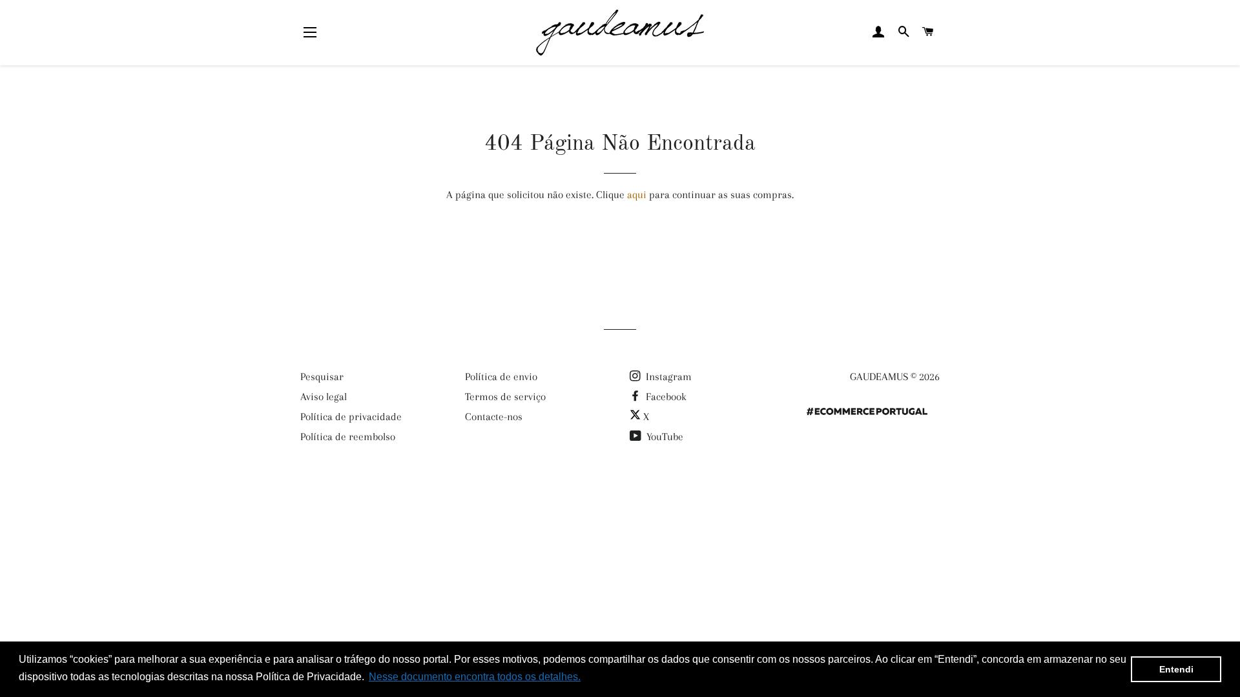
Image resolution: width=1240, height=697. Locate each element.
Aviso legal (323, 396)
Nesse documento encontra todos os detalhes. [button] (475, 676)
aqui (636, 194)
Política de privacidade (351, 416)
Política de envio (501, 376)
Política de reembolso (347, 436)
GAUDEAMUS (879, 376)
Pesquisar (322, 376)
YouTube (663, 436)
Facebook (665, 396)
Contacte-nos (493, 416)
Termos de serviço (505, 396)
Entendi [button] (1176, 669)
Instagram (667, 376)
